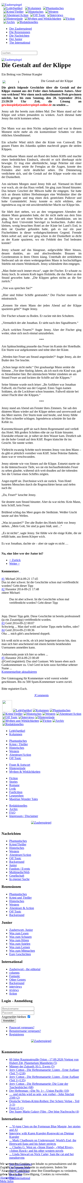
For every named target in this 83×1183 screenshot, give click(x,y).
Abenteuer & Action (21, 908)
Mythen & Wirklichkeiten (24, 771)
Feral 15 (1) (16, 1108)
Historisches (16, 747)
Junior (13, 865)
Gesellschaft (16, 875)
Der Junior (15, 39)
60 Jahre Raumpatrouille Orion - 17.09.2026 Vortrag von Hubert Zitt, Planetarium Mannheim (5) (44, 1061)
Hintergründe (17, 768)
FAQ (12, 812)
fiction (13, 993)
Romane (14, 785)
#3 (3, 623)
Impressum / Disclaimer (23, 816)
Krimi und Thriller (20, 897)
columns (14, 972)
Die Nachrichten (19, 35)
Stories (13, 781)
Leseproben (16, 795)
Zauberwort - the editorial (24, 969)
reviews (14, 990)
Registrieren (16, 1034)
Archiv (13, 809)
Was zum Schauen (20, 936)
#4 (3, 630)
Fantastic (14, 976)
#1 (3, 578)
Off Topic (15, 758)
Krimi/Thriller (17, 844)
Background (16, 861)
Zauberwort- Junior (21, 929)
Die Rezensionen (19, 32)
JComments (41, 695)
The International (19, 42)
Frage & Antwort (19, 764)
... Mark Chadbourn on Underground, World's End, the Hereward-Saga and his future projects (42, 1142)
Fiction (13, 778)
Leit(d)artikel (17, 730)
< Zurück (15, 560)
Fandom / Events (19, 868)
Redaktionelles (18, 805)
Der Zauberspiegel (20, 28)
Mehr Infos (7, 1181)
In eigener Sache (19, 879)
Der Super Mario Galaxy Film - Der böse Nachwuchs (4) (44, 1111)
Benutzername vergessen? (25, 1031)
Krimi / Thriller (18, 744)
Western (14, 751)
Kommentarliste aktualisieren (19, 671)
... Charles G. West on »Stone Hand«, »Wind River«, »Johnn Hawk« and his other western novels (41, 1149)
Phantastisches (18, 740)
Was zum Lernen (19, 947)
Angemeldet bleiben (14, 1016)
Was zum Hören (19, 940)
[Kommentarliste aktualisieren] (19, 571)
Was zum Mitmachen (22, 950)
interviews (15, 986)
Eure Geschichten (20, 954)
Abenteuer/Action (20, 754)
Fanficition (15, 792)
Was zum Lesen (19, 933)
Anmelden (8, 1020)
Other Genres (17, 979)
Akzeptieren (7, 1177)
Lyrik (12, 788)
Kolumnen (15, 734)
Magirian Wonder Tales (23, 799)
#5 (3, 657)
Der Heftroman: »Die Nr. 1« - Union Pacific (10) (39, 1090)
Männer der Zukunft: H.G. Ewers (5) (31, 1066)
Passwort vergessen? (21, 1027)
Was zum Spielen (19, 943)
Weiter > (14, 563)
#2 (3, 589)
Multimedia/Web (19, 872)
